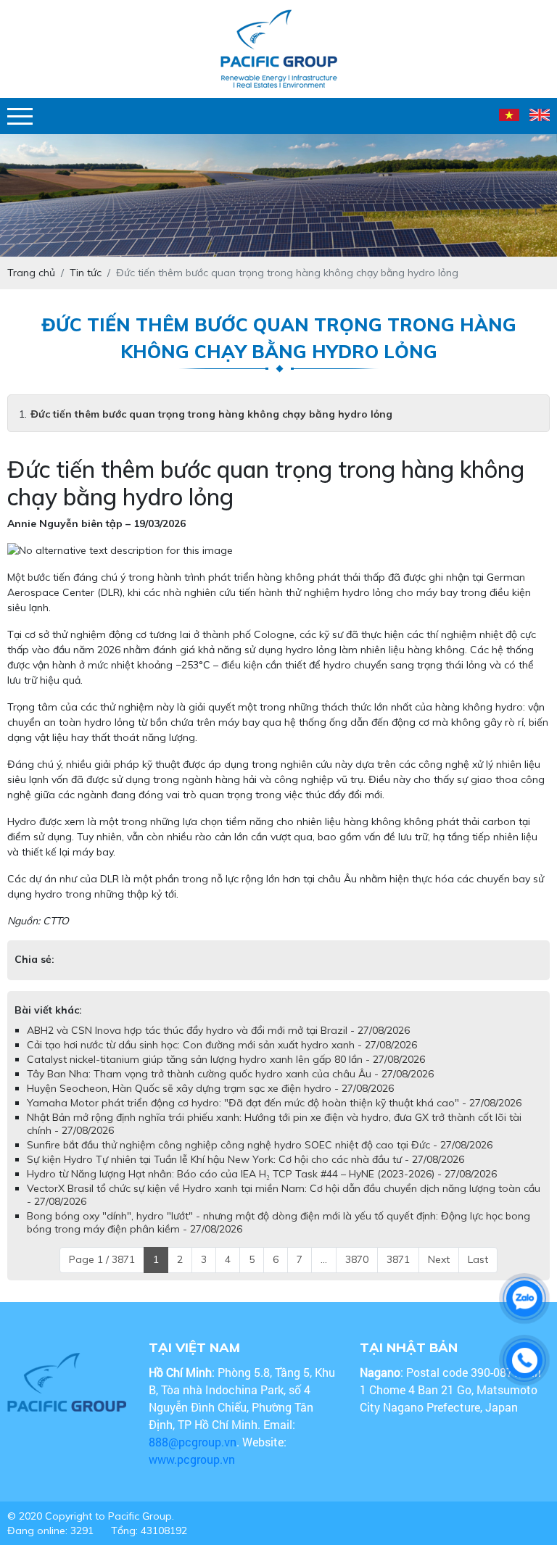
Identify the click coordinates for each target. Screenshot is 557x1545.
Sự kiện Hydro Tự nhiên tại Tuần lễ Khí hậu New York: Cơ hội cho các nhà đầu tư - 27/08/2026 (245, 1159)
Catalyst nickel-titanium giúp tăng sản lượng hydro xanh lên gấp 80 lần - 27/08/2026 (226, 1059)
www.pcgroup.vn (193, 1459)
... (324, 1259)
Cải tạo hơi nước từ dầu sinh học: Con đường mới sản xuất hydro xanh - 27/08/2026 (222, 1044)
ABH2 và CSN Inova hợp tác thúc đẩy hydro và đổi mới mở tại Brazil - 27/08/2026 (218, 1030)
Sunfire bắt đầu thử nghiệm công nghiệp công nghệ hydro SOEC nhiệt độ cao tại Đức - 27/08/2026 (259, 1144)
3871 (398, 1259)
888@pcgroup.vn (192, 1441)
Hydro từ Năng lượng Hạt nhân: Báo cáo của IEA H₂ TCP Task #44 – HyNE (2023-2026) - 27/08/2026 (262, 1173)
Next (439, 1259)
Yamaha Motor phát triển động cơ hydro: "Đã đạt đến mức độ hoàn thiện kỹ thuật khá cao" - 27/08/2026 (274, 1102)
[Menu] (20, 116)
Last (478, 1259)
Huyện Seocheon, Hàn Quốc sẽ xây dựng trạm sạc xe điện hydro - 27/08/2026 (210, 1088)
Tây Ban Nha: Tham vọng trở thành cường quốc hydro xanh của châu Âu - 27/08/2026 (230, 1073)
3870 (356, 1259)
